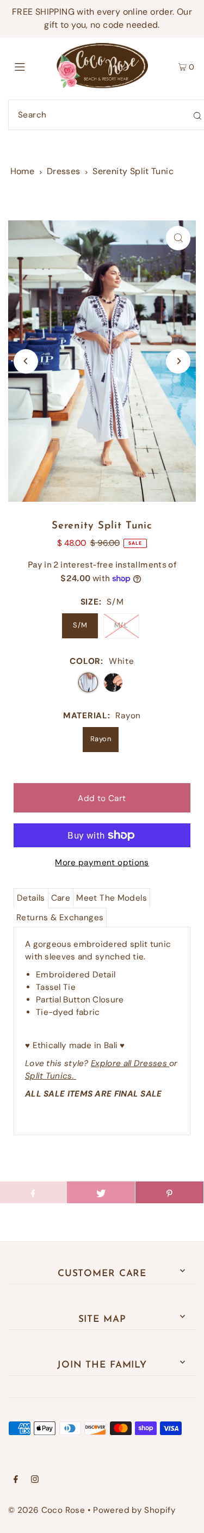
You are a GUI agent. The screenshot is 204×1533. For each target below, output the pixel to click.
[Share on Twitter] (101, 1192)
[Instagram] (35, 1480)
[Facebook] (16, 1480)
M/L (121, 625)
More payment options (102, 862)
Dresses (64, 171)
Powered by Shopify (134, 1510)
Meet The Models (111, 897)
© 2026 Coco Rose (46, 1510)
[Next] (178, 361)
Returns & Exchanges (59, 917)
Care (61, 897)
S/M (80, 625)
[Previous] (26, 361)
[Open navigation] (32, 66)
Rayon (100, 738)
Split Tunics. (50, 1075)
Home (22, 171)
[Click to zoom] (178, 238)
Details (31, 897)
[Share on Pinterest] (169, 1192)
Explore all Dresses (130, 1063)
